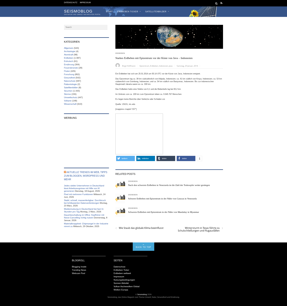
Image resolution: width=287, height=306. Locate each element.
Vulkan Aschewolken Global (126, 286)
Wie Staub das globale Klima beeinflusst (139, 228)
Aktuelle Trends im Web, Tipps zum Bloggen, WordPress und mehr (85, 176)
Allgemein (68, 48)
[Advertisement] (139, 133)
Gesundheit (69, 77)
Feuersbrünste (71, 68)
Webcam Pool (78, 273)
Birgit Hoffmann (128, 66)
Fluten (67, 71)
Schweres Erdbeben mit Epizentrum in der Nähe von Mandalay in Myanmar (163, 212)
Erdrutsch (68, 61)
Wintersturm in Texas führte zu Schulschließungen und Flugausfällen (200, 229)
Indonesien (163, 66)
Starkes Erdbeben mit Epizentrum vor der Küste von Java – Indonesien (154, 58)
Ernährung (69, 64)
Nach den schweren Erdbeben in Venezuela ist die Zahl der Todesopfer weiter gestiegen (169, 185)
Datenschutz (70, 2)
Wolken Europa (121, 290)
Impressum (85, 2)
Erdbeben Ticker (127, 11)
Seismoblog (142, 294)
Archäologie (69, 51)
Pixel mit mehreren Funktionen (78, 194)
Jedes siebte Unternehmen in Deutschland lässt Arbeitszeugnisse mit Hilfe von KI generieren (84, 188)
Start (109, 11)
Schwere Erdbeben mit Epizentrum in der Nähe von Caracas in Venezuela (162, 198)
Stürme (67, 94)
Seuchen (68, 91)
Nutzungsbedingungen (124, 280)
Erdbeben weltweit (122, 273)
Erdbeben (120, 53)
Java (170, 66)
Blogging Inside (79, 266)
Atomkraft (68, 54)
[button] (125, 158)
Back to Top (143, 247)
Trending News (79, 270)
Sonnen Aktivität (121, 283)
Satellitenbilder (155, 11)
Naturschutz (69, 81)
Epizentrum (144, 66)
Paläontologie (70, 84)
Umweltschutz (70, 97)
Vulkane (67, 100)
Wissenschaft (70, 104)
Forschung (69, 74)
